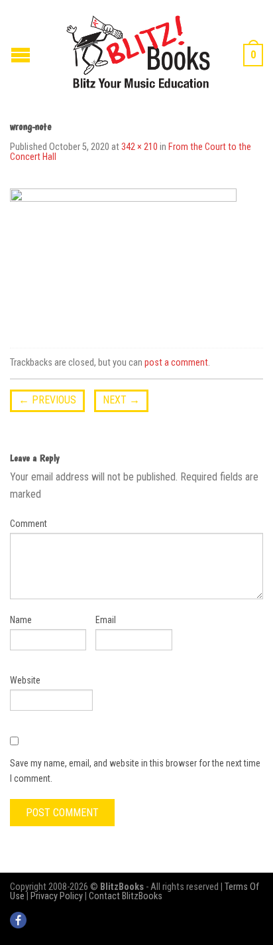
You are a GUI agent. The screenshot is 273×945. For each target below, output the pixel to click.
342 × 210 (139, 147)
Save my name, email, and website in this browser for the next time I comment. (135, 770)
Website (25, 680)
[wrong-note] (123, 257)
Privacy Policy (56, 896)
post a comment (176, 362)
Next (121, 400)
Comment (28, 523)
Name (21, 620)
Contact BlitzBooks (125, 896)
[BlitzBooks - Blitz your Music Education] (138, 50)
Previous (47, 400)
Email (105, 620)
